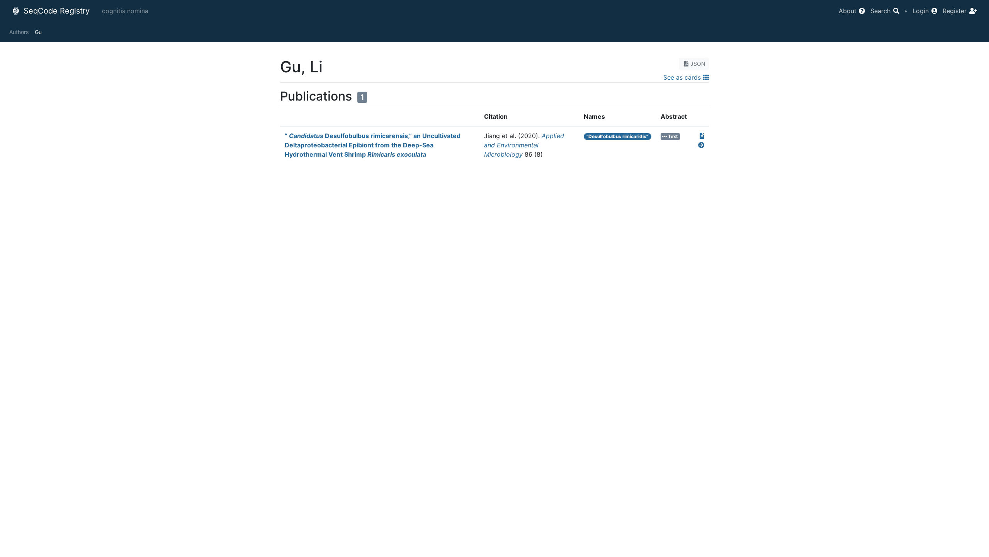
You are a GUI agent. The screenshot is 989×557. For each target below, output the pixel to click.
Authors (19, 32)
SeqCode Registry (55, 10)
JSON (697, 63)
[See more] (701, 145)
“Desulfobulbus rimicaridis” (617, 136)
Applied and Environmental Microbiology (524, 145)
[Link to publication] (702, 136)
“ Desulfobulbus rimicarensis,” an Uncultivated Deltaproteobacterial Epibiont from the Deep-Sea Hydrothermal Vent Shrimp (373, 145)
